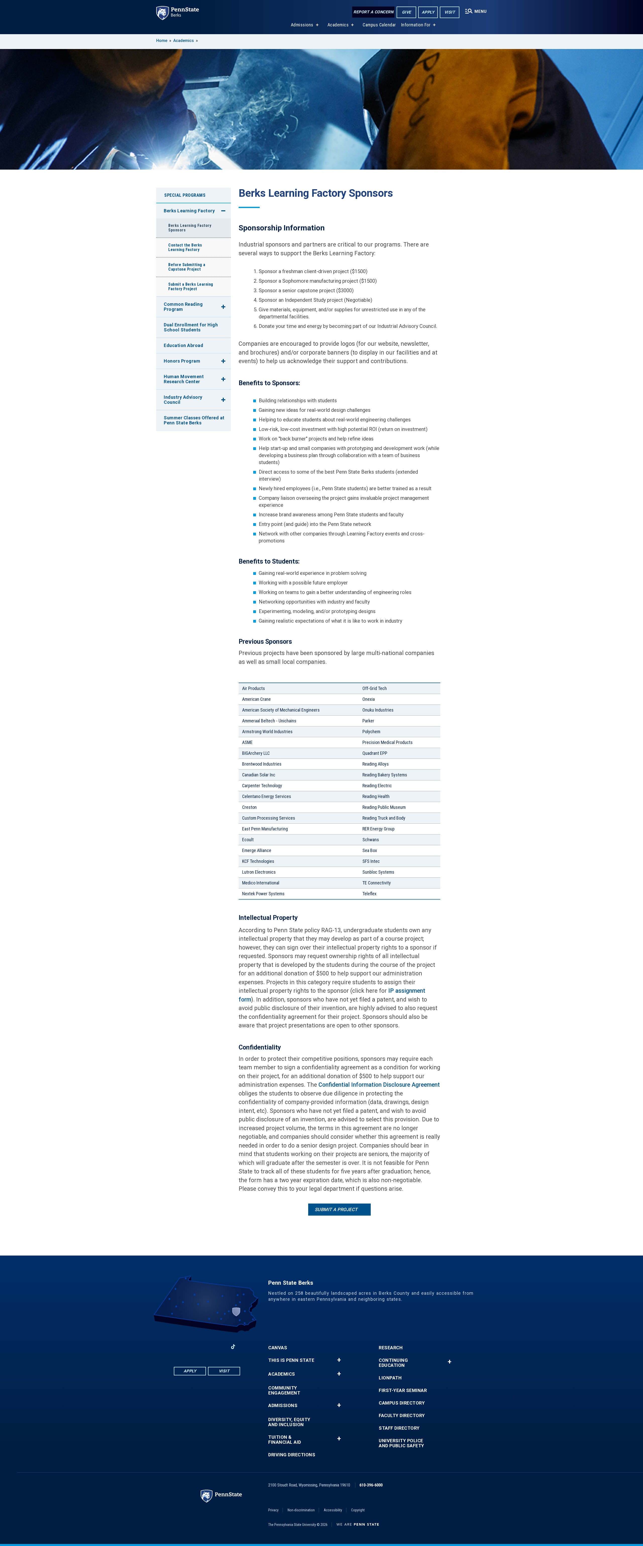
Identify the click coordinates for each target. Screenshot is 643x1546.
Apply (428, 12)
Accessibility (333, 1510)
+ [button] (339, 1360)
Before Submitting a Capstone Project (186, 267)
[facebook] (180, 1346)
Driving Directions (291, 1454)
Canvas (277, 1347)
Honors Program (182, 361)
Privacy (273, 1510)
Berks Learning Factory (189, 210)
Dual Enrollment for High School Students (191, 327)
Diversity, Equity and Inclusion (289, 1422)
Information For (416, 24)
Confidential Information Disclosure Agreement (379, 1084)
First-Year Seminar (403, 1390)
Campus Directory (402, 1403)
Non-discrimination (301, 1510)
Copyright (358, 1510)
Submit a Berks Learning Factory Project (190, 286)
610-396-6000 (371, 1485)
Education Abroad (183, 345)
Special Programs (184, 195)
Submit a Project (336, 1209)
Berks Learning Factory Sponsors (189, 227)
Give (406, 12)
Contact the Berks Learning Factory (185, 247)
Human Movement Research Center (184, 379)
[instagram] (220, 1346)
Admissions (302, 24)
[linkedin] (193, 1346)
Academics (338, 24)
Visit (449, 12)
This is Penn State (291, 1360)
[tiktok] (233, 1346)
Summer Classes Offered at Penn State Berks (194, 420)
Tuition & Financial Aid (284, 1440)
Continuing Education (393, 1363)
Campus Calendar (379, 24)
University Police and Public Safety (401, 1443)
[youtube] (206, 1346)
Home (161, 40)
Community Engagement (284, 1390)
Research (391, 1347)
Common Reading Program (183, 307)
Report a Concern (373, 12)
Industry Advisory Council (183, 399)
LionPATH (390, 1377)
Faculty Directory (402, 1415)
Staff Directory (399, 1428)
